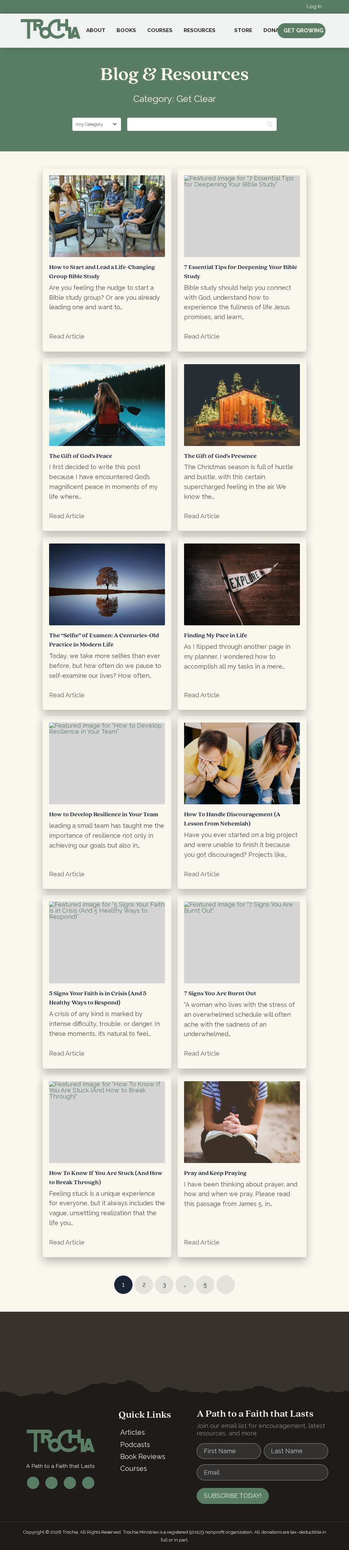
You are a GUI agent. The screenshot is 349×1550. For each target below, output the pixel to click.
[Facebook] (33, 1483)
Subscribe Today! (233, 1495)
